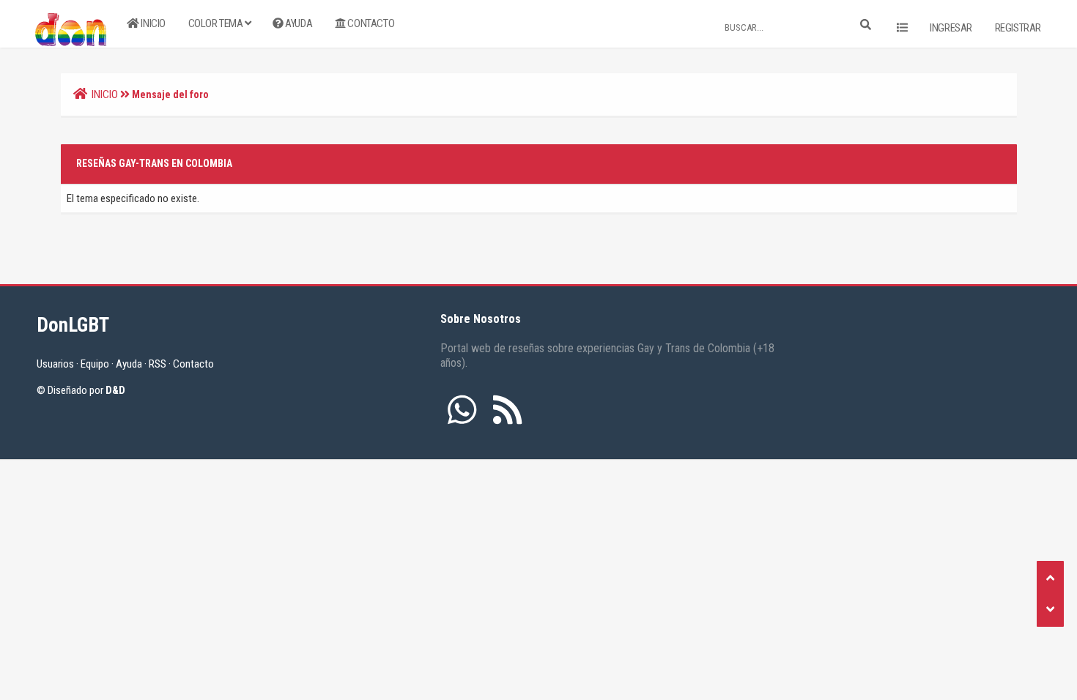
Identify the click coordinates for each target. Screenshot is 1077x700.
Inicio (152, 23)
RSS (157, 364)
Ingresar (951, 27)
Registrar (1018, 27)
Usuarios (55, 364)
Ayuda (298, 23)
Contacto (370, 23)
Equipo (95, 364)
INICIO (105, 94)
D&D (115, 390)
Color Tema (216, 23)
